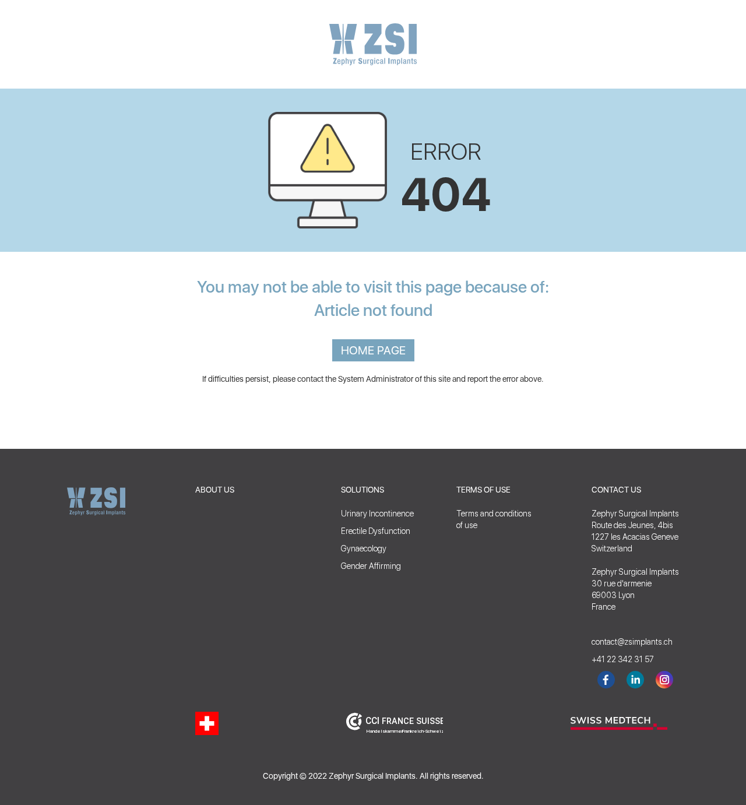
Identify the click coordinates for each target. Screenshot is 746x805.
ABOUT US (214, 489)
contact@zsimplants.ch (626, 641)
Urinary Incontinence (377, 513)
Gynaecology (363, 548)
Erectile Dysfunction (375, 531)
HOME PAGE (373, 350)
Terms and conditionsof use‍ (494, 519)
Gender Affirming (371, 566)
